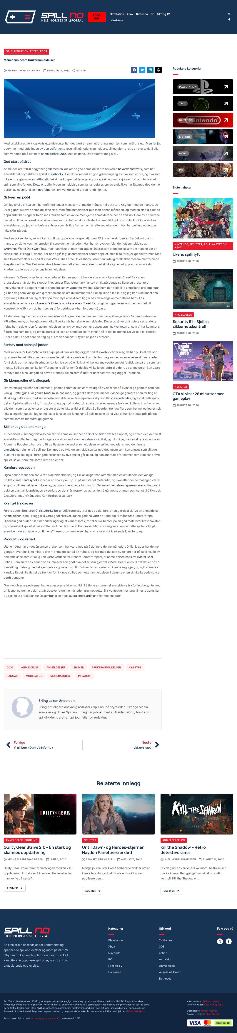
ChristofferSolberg (48, 510)
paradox (84, 676)
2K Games (165, 940)
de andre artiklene (85, 595)
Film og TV (163, 14)
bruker (79, 667)
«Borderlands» (121, 398)
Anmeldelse (29, 667)
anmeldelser (55, 667)
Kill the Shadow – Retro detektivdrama (183, 849)
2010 (10, 667)
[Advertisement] (83, 630)
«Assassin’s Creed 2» (80, 303)
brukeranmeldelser (106, 667)
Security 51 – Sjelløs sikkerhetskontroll (191, 324)
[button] (134, 70)
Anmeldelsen (12, 516)
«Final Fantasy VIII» (26, 480)
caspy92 (135, 667)
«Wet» (103, 352)
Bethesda (165, 978)
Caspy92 (32, 352)
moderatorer (60, 676)
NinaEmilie (51, 393)
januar (12, 676)
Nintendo (142, 14)
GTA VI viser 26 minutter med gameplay (198, 396)
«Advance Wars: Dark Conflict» (25, 248)
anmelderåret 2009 (54, 154)
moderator (34, 676)
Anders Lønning (211, 1001)
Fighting (30, 840)
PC (152, 14)
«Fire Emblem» (14, 321)
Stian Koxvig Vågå (213, 1004)
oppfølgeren (46, 189)
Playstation (116, 14)
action (163, 953)
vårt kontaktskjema (135, 1011)
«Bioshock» (56, 174)
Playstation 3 (12, 264)
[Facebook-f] (229, 19)
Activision (165, 959)
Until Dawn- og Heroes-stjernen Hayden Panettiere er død (113, 849)
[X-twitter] (229, 14)
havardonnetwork (130, 169)
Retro (34, 51)
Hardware (117, 20)
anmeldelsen (12, 449)
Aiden (8, 444)
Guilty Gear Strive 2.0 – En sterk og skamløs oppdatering (37, 849)
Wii (28, 264)
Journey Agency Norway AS (44, 1018)
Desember (47, 595)
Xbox (130, 14)
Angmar (126, 204)
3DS (162, 946)
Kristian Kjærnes (209, 1010)
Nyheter (196, 244)
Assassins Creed (170, 972)
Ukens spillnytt (186, 254)
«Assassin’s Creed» (48, 303)
